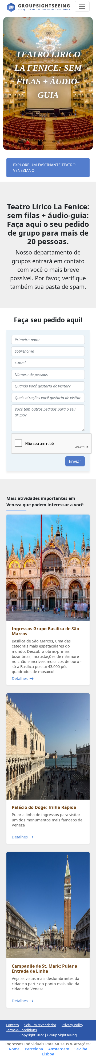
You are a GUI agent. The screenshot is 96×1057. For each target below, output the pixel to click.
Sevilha (80, 1048)
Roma (14, 1048)
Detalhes (20, 678)
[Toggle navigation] (82, 6)
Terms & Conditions (21, 1029)
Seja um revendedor (40, 1024)
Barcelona (34, 1048)
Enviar (75, 461)
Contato (12, 1024)
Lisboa (48, 1053)
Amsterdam (58, 1048)
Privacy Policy (72, 1024)
